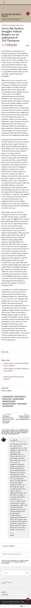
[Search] (3, 2)
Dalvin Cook (7, 399)
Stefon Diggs (22, 403)
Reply (12, 535)
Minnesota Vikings (9, 403)
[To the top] (27, 599)
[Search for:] (15, 572)
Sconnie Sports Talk (11, 15)
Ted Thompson (8, 406)
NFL (22, 25)
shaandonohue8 (12, 45)
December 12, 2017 (11, 44)
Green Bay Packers (9, 25)
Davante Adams (18, 399)
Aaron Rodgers (8, 396)
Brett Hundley (20, 396)
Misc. (18, 25)
